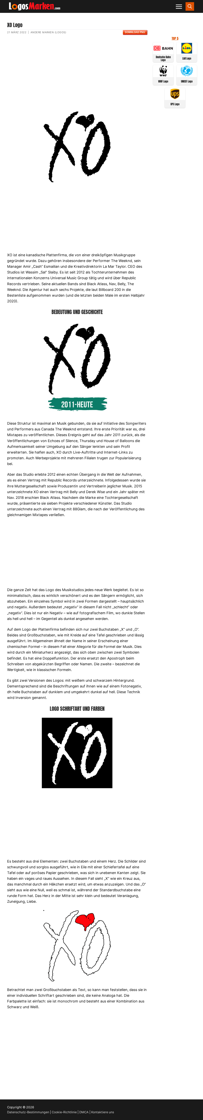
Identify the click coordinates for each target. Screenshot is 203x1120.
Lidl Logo (186, 58)
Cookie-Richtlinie (64, 1112)
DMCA (84, 1112)
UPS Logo (174, 104)
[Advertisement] (77, 75)
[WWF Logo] (163, 75)
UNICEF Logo (186, 81)
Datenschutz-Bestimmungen (28, 1112)
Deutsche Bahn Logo (163, 58)
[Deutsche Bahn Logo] (163, 52)
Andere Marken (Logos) (48, 32)
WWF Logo (163, 81)
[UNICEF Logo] (187, 75)
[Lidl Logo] (187, 52)
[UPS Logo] (175, 98)
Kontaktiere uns (102, 1112)
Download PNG (135, 32)
